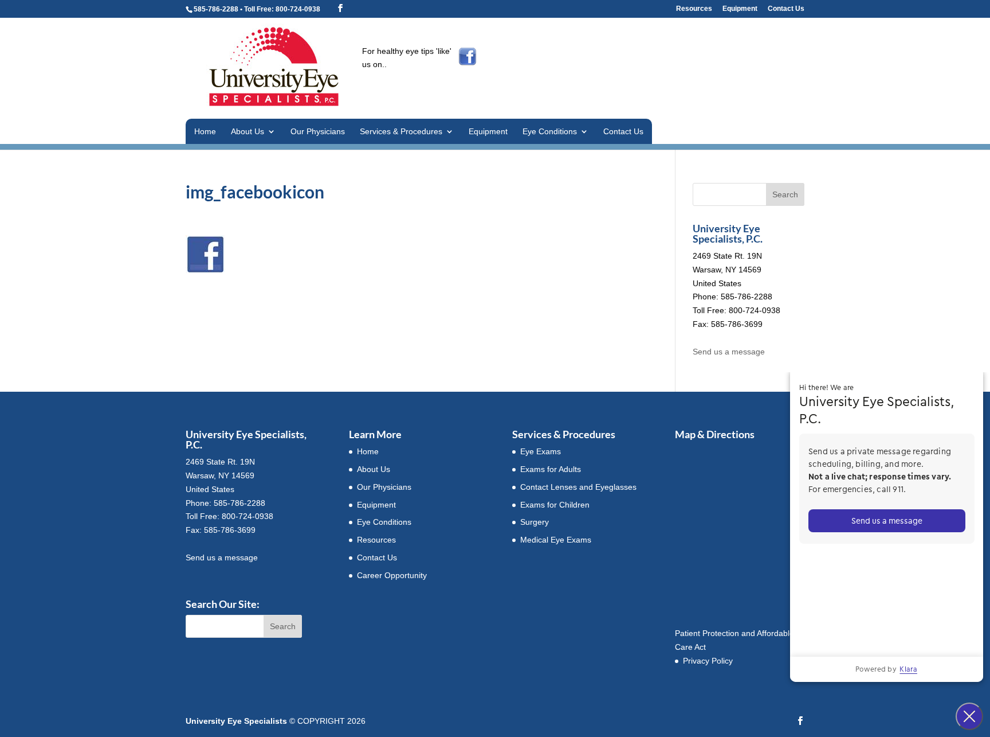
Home (205, 131)
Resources (694, 9)
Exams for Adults (550, 469)
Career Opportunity (392, 575)
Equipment (739, 9)
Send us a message (729, 351)
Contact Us (786, 9)
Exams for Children (555, 504)
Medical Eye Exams (555, 539)
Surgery (534, 522)
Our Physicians (317, 131)
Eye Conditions (549, 131)
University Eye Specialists (236, 721)
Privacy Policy (708, 660)
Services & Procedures (401, 131)
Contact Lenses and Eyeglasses (578, 487)
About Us (247, 131)
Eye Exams (540, 451)
